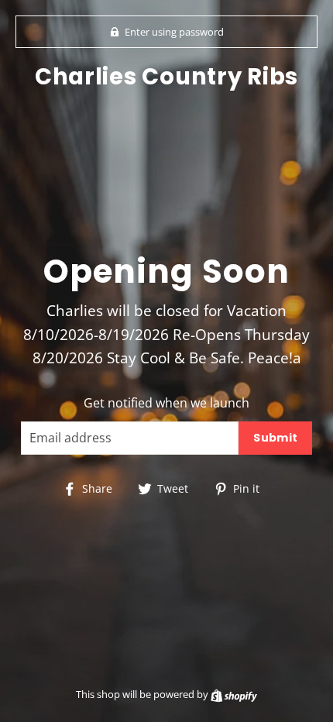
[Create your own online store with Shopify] (234, 694)
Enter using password (174, 32)
